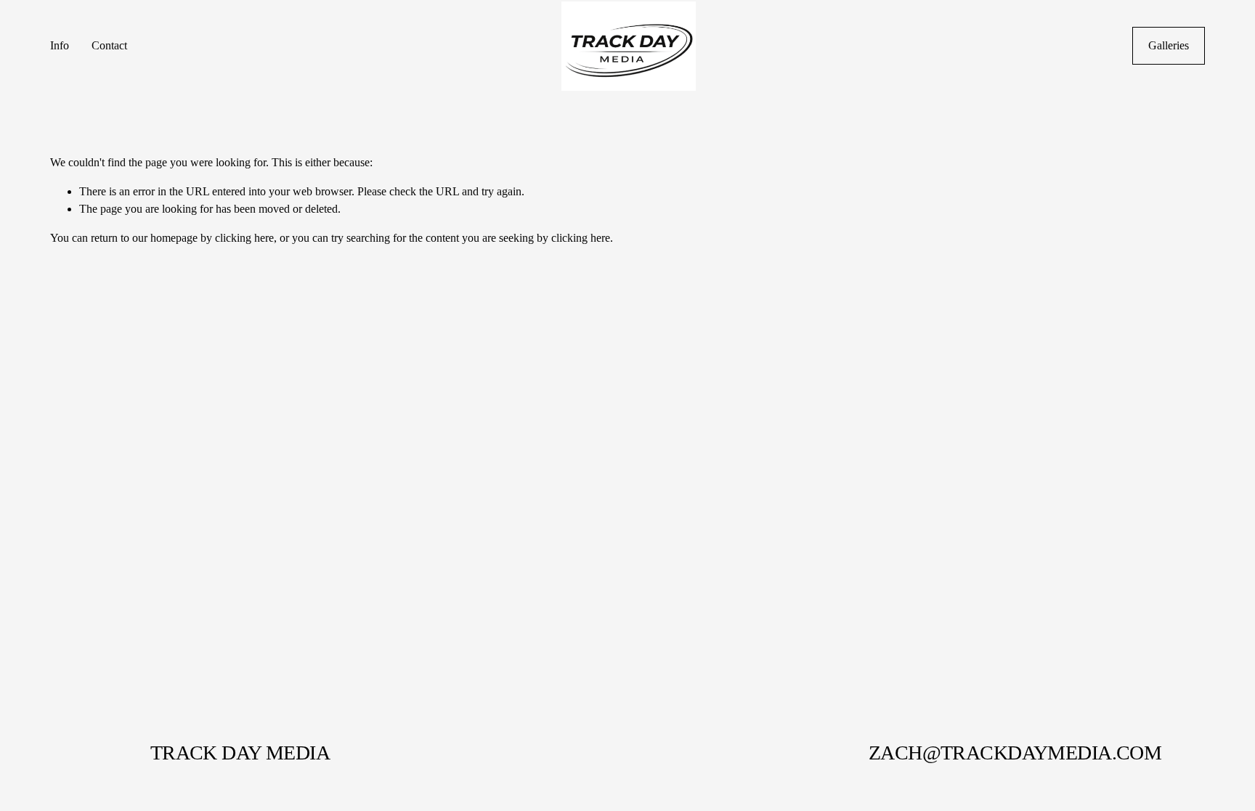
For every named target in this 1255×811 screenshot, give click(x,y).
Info (59, 45)
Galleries (1168, 45)
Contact (109, 45)
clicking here (244, 238)
